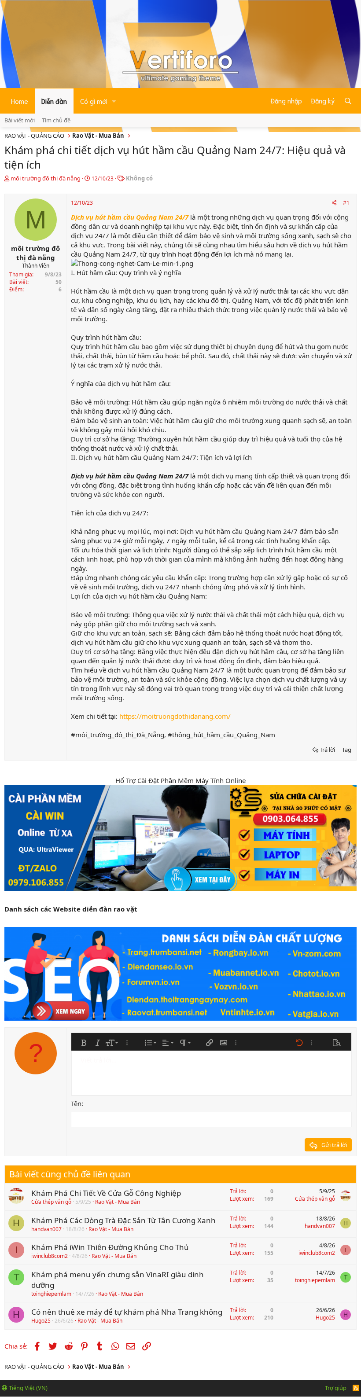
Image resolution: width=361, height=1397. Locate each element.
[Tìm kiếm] (348, 101)
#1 (346, 202)
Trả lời (327, 750)
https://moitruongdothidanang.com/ (175, 716)
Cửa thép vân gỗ (51, 1202)
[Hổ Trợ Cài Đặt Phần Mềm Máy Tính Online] (180, 838)
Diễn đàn (54, 100)
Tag (346, 750)
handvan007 (46, 1229)
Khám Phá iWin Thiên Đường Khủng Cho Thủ (110, 1247)
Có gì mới (93, 100)
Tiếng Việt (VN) (27, 1388)
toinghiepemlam (51, 1294)
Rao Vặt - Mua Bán (117, 1202)
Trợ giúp (335, 1388)
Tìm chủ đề (56, 120)
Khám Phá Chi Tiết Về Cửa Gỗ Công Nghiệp (106, 1193)
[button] (114, 101)
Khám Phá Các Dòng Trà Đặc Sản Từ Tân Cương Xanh (123, 1220)
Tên (76, 1103)
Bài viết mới (19, 120)
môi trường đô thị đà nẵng (46, 178)
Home (19, 100)
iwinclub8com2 (49, 1256)
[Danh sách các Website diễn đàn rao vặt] (180, 974)
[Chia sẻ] (334, 203)
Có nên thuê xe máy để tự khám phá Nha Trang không (126, 1312)
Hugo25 (41, 1320)
